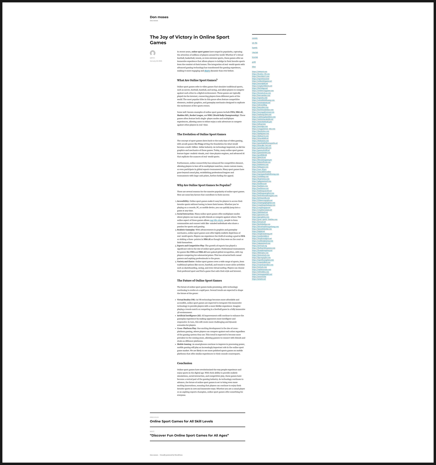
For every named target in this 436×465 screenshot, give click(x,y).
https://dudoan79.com (260, 136)
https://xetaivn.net (259, 279)
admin (152, 58)
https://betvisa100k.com (261, 198)
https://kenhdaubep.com (261, 224)
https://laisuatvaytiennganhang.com (265, 227)
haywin (254, 48)
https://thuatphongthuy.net (262, 250)
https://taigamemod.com (261, 243)
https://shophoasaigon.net (262, 238)
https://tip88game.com (260, 134)
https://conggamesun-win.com (263, 129)
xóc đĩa (254, 43)
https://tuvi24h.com (259, 267)
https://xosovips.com (260, 126)
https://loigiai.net (258, 231)
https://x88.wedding (259, 105)
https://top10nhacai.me (260, 79)
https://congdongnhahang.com (263, 205)
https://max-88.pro (259, 169)
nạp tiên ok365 (216, 220)
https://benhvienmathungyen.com (264, 196)
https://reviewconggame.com (263, 91)
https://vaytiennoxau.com (261, 269)
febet (254, 67)
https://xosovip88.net (260, 83)
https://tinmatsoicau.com (261, 93)
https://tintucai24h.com (261, 255)
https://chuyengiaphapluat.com (263, 203)
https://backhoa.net (259, 184)
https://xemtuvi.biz (259, 277)
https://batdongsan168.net (262, 191)
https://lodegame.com (260, 167)
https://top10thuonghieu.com (263, 260)
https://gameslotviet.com (261, 153)
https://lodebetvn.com (260, 165)
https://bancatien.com (260, 107)
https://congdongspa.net (261, 207)
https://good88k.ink (259, 155)
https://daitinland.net (260, 212)
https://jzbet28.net (259, 157)
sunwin (255, 38)
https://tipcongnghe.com (261, 258)
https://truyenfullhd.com (261, 262)
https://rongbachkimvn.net (262, 86)
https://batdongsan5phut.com (263, 193)
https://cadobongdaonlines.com (264, 117)
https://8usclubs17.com (260, 76)
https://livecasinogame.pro (262, 160)
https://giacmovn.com (260, 215)
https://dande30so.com (260, 131)
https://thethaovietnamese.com (263, 248)
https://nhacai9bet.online (261, 172)
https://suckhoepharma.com (262, 241)
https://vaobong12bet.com (261, 114)
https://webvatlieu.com (260, 272)
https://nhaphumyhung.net (262, 234)
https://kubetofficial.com (261, 162)
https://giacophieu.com (260, 217)
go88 (254, 62)
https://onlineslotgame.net (262, 81)
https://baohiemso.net (260, 188)
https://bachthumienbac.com (263, 110)
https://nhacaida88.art (260, 138)
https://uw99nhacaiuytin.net (262, 119)
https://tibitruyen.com (260, 253)
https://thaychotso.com (260, 179)
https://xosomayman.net (261, 103)
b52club (255, 57)
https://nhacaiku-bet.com (261, 145)
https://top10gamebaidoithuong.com (265, 174)
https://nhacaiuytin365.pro (262, 122)
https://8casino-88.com (261, 74)
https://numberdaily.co (260, 236)
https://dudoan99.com (260, 141)
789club (255, 52)
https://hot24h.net (259, 222)
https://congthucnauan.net (262, 210)
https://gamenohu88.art (261, 150)
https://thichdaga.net (260, 88)
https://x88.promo (259, 124)
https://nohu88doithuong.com (263, 100)
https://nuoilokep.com (260, 176)
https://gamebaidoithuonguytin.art (265, 143)
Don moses (159, 17)
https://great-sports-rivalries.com (264, 219)
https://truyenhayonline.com (262, 265)
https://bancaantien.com (261, 95)
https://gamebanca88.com (261, 148)
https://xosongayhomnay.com (263, 112)
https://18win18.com (259, 72)
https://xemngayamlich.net (262, 274)
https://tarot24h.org (259, 246)
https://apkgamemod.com (261, 181)
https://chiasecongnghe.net (262, 200)
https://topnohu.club (259, 98)
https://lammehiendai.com (262, 229)
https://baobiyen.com (260, 186)
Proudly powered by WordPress (171, 455)
